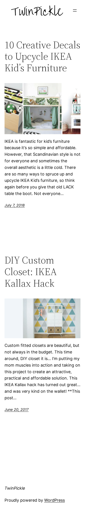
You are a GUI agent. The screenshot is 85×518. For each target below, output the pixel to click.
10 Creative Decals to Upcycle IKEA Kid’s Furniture (42, 56)
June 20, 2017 (17, 409)
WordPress (54, 500)
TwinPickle (15, 488)
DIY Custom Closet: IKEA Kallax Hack (31, 271)
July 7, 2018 (15, 205)
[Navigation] (75, 10)
